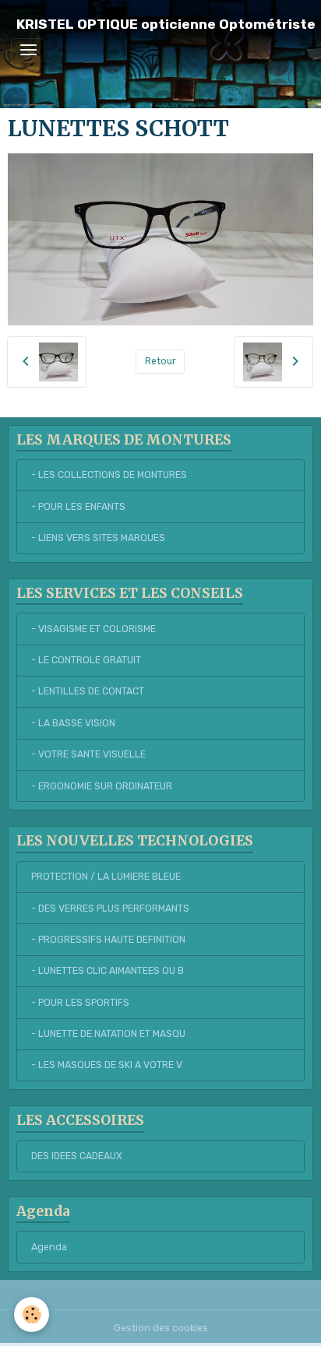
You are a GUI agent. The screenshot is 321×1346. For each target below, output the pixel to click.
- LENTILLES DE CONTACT (87, 691)
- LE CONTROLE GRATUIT (86, 660)
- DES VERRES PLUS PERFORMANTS (110, 908)
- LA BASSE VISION (73, 723)
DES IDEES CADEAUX (76, 1156)
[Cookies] (31, 1314)
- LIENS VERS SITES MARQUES (98, 537)
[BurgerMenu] (28, 50)
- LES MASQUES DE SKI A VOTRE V (106, 1065)
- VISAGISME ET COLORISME (93, 629)
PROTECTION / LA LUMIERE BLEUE (106, 876)
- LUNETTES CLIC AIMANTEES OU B (107, 970)
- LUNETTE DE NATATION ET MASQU (108, 1033)
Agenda (49, 1247)
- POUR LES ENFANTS (78, 506)
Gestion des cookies (161, 1328)
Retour (160, 361)
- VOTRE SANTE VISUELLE (88, 754)
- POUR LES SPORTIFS (80, 1002)
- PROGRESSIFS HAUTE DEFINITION (108, 939)
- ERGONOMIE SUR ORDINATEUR (101, 786)
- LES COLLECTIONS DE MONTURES (109, 474)
